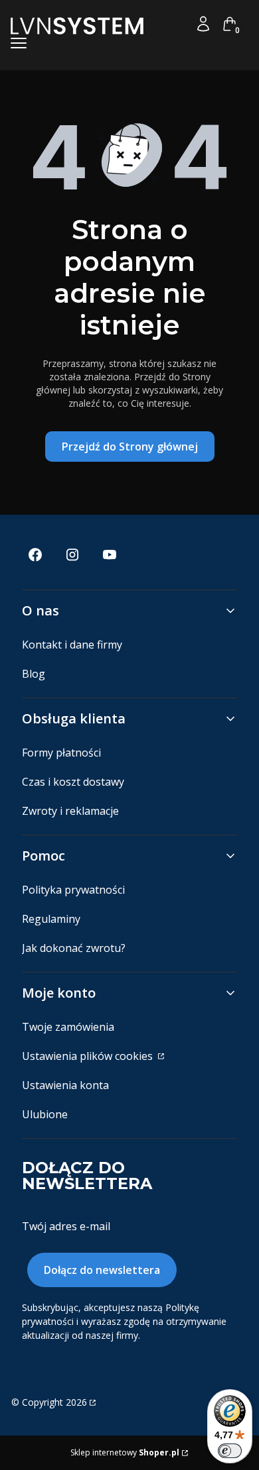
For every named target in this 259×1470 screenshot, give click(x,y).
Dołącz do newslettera (102, 1270)
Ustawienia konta (65, 1085)
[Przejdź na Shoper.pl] (91, 1402)
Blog (33, 673)
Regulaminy (51, 919)
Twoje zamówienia (68, 1027)
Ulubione (45, 1114)
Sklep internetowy (124, 1452)
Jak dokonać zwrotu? (74, 948)
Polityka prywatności (73, 889)
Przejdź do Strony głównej (130, 446)
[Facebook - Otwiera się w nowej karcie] (35, 554)
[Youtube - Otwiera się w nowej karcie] (109, 554)
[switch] (230, 1451)
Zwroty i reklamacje (70, 811)
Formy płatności (61, 752)
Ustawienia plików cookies (88, 1056)
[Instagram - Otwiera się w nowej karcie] (72, 554)
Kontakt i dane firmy (72, 644)
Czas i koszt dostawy (73, 781)
